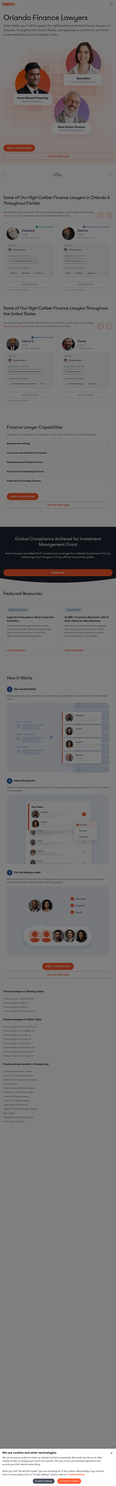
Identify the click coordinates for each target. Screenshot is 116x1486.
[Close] (111, 1453)
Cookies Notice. (76, 1474)
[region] (58, 1467)
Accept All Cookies (69, 1481)
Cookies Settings (43, 1481)
